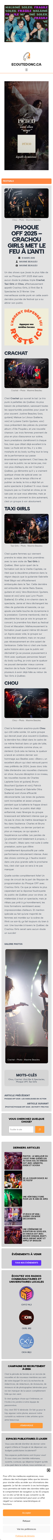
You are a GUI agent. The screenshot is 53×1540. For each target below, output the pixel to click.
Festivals (8, 181)
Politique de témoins (25, 1536)
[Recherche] (39, 1129)
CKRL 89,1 (26, 1328)
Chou (10, 1079)
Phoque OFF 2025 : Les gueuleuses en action (25, 1099)
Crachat (18, 1079)
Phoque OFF (22, 1082)
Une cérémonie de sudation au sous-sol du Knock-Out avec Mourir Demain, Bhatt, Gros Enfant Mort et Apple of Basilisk (35, 1235)
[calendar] (20, 258)
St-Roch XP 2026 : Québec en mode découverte (31, 1216)
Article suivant (38, 1103)
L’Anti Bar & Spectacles (33, 1079)
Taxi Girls (33, 1082)
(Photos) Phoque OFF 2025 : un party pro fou (27, 1107)
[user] (17, 262)
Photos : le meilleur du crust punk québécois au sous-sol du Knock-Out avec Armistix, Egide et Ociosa (35, 1160)
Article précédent (17, 1095)
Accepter (26, 1513)
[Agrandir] (44, 362)
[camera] (17, 265)
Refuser (26, 1521)
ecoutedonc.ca (26, 65)
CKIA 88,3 (26, 1352)
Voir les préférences (26, 1529)
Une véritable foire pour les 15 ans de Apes (35, 1198)
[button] (48, 1470)
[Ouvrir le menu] (26, 70)
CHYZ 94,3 (26, 1304)
